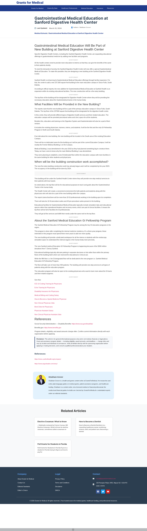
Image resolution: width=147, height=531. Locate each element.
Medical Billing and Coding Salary (46, 295)
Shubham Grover (85, 27)
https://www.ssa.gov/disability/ (82, 324)
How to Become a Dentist (90, 421)
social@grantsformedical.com (106, 478)
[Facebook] (98, 492)
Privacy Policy (60, 479)
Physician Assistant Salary (43, 310)
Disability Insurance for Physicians (46, 291)
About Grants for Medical (26, 479)
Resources (110, 8)
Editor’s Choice (23, 490)
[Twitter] (103, 492)
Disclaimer (58, 486)
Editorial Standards (24, 486)
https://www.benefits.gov (52, 327)
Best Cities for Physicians (43, 307)
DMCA (57, 490)
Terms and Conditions (62, 483)
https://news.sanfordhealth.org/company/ (47, 359)
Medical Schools (40, 33)
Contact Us (21, 483)
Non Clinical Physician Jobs (44, 303)
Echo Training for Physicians (44, 287)
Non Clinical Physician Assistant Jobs (47, 314)
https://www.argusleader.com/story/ (46, 364)
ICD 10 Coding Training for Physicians (48, 284)
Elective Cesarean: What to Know (52, 421)
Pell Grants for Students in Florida (52, 444)
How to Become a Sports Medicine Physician (50, 299)
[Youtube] (108, 492)
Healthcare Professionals (69, 8)
